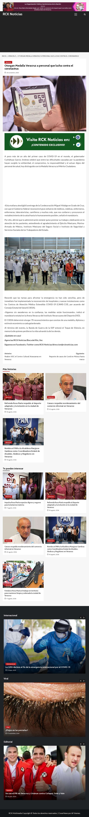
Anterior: (23, 356)
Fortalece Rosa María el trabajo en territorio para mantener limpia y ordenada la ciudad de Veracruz (23, 593)
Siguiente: (66, 356)
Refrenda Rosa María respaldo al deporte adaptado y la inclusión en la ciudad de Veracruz (23, 406)
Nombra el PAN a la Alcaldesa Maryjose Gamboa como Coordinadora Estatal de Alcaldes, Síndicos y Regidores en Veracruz (65, 549)
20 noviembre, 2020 (12, 72)
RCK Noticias (12, 14)
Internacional (10, 664)
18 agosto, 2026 (11, 412)
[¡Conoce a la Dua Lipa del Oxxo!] (44, 710)
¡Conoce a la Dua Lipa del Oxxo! (20, 730)
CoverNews (63, 813)
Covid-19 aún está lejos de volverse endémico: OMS (29, 667)
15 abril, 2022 (11, 670)
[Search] (84, 14)
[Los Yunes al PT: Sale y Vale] (44, 773)
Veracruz (8, 62)
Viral (7, 727)
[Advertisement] (44, 35)
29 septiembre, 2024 (13, 796)
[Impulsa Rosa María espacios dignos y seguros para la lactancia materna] (23, 486)
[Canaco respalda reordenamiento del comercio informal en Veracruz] (65, 386)
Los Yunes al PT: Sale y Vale (18, 793)
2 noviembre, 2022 (13, 733)
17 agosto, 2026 (11, 508)
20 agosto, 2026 (54, 409)
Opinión (9, 790)
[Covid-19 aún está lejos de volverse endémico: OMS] (44, 646)
